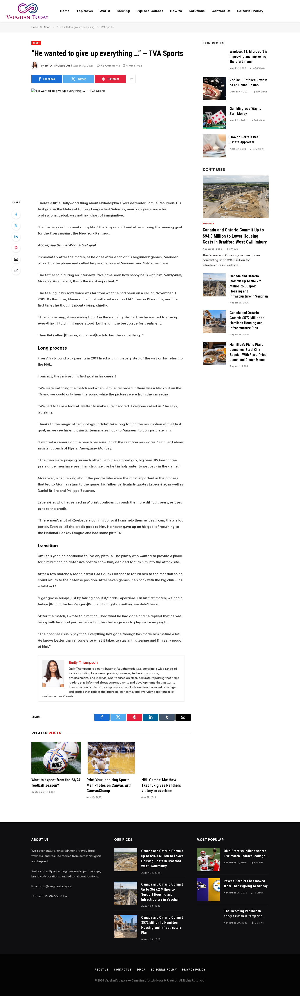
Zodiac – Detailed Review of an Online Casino (248, 82)
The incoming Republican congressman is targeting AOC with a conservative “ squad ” (243, 914)
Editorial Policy (250, 11)
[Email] (16, 259)
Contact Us (221, 11)
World (104, 11)
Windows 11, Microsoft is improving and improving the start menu (248, 56)
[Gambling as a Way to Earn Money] (214, 117)
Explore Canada (149, 11)
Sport (36, 43)
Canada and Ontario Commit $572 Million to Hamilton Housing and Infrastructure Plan (247, 320)
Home (65, 11)
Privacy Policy (193, 969)
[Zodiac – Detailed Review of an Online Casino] (214, 88)
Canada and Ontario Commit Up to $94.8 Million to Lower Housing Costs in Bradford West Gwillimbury (235, 235)
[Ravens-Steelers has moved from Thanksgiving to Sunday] (208, 889)
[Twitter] (16, 225)
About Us (101, 969)
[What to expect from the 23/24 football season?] (56, 758)
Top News (84, 11)
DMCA (141, 969)
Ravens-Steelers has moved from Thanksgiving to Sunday (245, 883)
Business (208, 223)
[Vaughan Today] (28, 11)
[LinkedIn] (16, 236)
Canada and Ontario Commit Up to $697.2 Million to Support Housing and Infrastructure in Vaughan (249, 286)
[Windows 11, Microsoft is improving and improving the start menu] (214, 60)
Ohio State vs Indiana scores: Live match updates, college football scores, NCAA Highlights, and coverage (245, 854)
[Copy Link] (16, 270)
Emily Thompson (57, 65)
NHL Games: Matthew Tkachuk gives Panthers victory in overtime (161, 785)
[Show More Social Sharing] (131, 79)
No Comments (110, 65)
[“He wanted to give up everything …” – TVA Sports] (111, 140)
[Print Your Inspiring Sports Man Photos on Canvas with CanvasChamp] (111, 758)
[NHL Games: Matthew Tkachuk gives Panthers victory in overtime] (166, 758)
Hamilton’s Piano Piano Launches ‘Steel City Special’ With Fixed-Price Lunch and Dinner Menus (248, 352)
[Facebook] (16, 214)
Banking (123, 11)
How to (176, 11)
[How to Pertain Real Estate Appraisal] (214, 145)
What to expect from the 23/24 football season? (55, 782)
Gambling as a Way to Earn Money (246, 111)
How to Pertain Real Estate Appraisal (244, 139)
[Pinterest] (16, 248)
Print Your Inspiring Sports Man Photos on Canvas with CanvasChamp (109, 785)
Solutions (197, 11)
